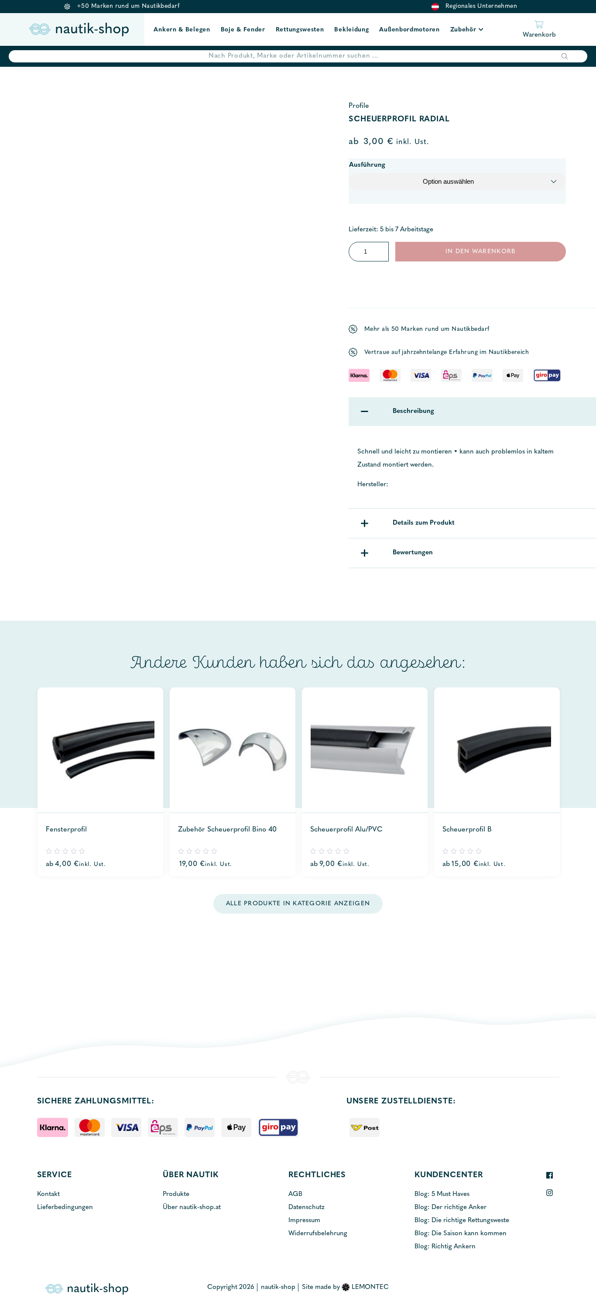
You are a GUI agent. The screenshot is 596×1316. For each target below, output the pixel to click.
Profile (359, 106)
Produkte (176, 1194)
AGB (295, 1194)
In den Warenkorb (480, 251)
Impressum (304, 1220)
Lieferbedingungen (65, 1207)
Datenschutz (306, 1207)
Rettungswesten (300, 30)
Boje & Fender (243, 30)
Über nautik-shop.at (192, 1207)
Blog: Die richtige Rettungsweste (461, 1220)
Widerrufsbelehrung (317, 1233)
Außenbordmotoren (409, 30)
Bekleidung (351, 30)
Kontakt (48, 1194)
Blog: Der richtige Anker (450, 1207)
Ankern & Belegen (182, 30)
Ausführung (367, 165)
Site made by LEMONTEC (345, 1287)
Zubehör (463, 30)
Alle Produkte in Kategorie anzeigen (298, 903)
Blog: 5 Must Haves (441, 1194)
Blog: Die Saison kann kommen (460, 1233)
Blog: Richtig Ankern (445, 1247)
